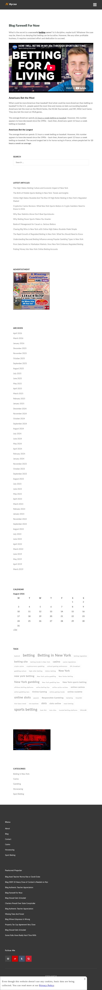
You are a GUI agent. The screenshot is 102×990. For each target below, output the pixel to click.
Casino (16, 779)
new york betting (24, 676)
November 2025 (20, 353)
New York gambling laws (51, 682)
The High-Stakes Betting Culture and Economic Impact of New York (40, 188)
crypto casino (19, 666)
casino (56, 661)
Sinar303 (79, 698)
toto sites (52, 710)
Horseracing (18, 789)
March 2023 (18, 504)
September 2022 (20, 524)
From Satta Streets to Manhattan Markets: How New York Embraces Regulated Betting (48, 244)
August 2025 (18, 369)
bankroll (17, 656)
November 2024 (20, 414)
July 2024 (17, 434)
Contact (8, 839)
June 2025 (17, 378)
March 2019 (18, 569)
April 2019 (17, 564)
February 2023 (19, 509)
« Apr (15, 630)
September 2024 (20, 424)
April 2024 (17, 449)
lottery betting (50, 671)
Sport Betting (18, 794)
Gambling (17, 784)
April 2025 (17, 389)
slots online (55, 703)
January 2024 (18, 459)
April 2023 (17, 499)
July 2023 (17, 484)
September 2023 (20, 474)
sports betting (25, 709)
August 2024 (18, 429)
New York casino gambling (46, 676)
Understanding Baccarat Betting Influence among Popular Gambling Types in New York (48, 239)
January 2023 (18, 514)
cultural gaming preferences (57, 666)
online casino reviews (60, 687)
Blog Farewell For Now (13, 893)
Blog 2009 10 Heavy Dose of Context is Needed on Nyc (26, 882)
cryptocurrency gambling (35, 666)
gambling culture (20, 671)
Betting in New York (54, 655)
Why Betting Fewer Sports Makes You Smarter (32, 219)
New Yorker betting (66, 676)
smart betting (68, 703)
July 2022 (17, 534)
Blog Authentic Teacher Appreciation (19, 887)
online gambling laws (21, 692)
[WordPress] (8, 959)
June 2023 (17, 489)
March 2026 (18, 338)
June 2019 (17, 554)
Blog (6, 834)
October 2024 (19, 419)
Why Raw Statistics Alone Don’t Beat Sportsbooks (33, 214)
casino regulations (69, 662)
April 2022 (17, 544)
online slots (22, 697)
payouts (36, 698)
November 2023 (20, 464)
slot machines (34, 703)
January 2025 (18, 404)
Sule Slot (43, 710)
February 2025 (19, 399)
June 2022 (17, 539)
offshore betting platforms (23, 687)
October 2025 (19, 358)
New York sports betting (74, 682)
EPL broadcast (75, 666)
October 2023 (19, 469)
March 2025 (18, 394)
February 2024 (19, 454)
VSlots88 (83, 710)
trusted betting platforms (68, 710)
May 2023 (17, 494)
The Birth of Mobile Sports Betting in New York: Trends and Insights (40, 193)
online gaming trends (57, 692)
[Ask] (15, 959)
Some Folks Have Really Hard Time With (20, 935)
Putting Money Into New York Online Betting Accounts (35, 249)
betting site (21, 661)
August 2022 (18, 529)
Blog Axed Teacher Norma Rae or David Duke (22, 877)
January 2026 (18, 343)
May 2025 (17, 384)
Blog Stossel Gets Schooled (15, 898)
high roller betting (35, 671)
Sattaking (69, 698)
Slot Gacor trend (20, 703)
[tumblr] (22, 959)
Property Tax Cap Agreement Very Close (20, 925)
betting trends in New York (40, 662)
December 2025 (19, 348)
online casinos (78, 687)
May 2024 (17, 444)
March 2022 (18, 549)
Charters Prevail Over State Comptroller (20, 903)
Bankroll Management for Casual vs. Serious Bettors (34, 224)
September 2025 (20, 363)
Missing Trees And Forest (14, 914)
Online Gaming (39, 692)
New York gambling (26, 682)
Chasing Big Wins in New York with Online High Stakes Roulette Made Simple (45, 229)
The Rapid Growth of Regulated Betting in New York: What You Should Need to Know (48, 234)
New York (64, 671)
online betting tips (43, 687)
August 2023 (18, 479)
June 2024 (17, 439)
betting (42, 32)
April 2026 (17, 333)
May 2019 (17, 559)
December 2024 (19, 409)
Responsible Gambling (52, 698)
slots (44, 703)
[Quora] (29, 959)
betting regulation (80, 656)
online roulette (75, 692)
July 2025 (17, 373)
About (7, 829)
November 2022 (20, 519)
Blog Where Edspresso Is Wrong (17, 919)
